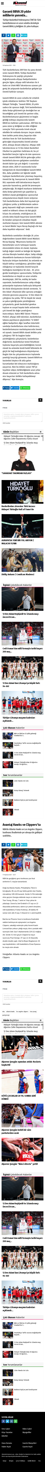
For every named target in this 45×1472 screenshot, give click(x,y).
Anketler (5, 1436)
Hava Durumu (7, 1443)
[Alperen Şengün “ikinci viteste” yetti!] (22, 1149)
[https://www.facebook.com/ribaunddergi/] (3, 1421)
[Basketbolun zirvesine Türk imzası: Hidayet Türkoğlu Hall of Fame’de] (22, 492)
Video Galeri (27, 1429)
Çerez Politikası (20, 1461)
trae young (33, 1011)
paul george (6, 1015)
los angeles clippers (22, 1011)
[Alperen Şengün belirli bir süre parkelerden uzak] (22, 1115)
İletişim (11, 1461)
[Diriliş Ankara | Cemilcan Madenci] (22, 560)
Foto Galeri (6, 1429)
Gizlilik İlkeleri (32, 1461)
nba (3, 1011)
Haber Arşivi (6, 1447)
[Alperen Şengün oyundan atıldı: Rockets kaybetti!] (22, 1047)
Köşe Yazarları (7, 1432)
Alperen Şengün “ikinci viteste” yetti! (20, 1164)
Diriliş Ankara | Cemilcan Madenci (18, 574)
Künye (4, 1461)
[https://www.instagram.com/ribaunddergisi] (11, 1421)
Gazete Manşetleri (29, 1443)
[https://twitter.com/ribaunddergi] (7, 1421)
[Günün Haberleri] (41, 432)
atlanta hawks (10, 1011)
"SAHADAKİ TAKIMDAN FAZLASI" (17, 473)
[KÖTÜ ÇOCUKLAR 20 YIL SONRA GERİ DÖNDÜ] (22, 1081)
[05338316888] (15, 1421)
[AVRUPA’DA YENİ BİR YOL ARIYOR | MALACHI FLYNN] (22, 526)
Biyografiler (26, 1432)
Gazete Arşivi (27, 1447)
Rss (40, 1461)
